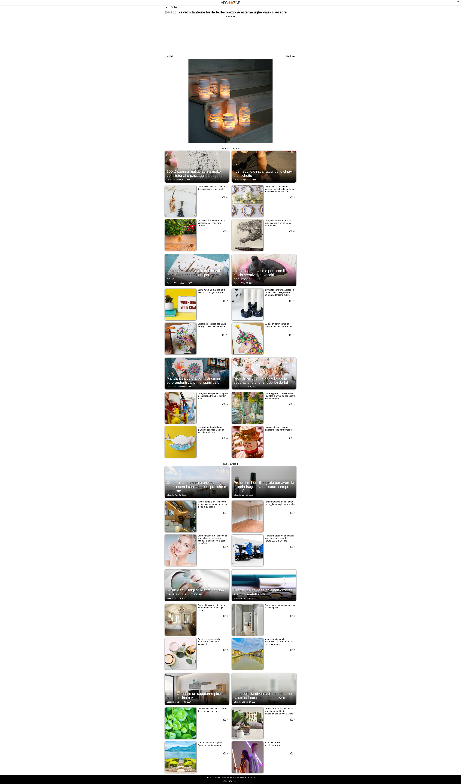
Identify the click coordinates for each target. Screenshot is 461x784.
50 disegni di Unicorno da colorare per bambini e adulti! (278, 325)
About (217, 777)
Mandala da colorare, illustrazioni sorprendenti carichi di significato (193, 380)
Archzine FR (240, 777)
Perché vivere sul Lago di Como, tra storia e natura (210, 743)
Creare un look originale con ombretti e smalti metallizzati (263, 592)
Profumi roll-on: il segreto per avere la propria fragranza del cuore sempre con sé (264, 487)
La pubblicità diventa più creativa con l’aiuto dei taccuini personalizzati (263, 696)
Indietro (170, 56)
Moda (236, 598)
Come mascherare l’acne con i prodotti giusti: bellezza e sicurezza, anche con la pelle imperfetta (212, 540)
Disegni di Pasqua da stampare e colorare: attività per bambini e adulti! (213, 396)
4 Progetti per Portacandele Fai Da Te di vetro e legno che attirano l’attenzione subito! (279, 292)
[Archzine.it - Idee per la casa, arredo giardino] (230, 3)
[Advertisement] (230, 35)
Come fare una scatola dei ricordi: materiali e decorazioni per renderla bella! (195, 275)
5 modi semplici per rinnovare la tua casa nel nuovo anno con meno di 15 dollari (212, 504)
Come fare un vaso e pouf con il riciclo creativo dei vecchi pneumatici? (259, 275)
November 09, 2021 (183, 387)
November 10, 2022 (183, 283)
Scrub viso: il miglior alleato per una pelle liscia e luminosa (195, 592)
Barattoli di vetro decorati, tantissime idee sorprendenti (278, 428)
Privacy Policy (227, 777)
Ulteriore (290, 56)
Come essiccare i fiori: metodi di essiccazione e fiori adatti (212, 187)
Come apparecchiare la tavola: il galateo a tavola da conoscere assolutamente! (280, 396)
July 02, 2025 (180, 598)
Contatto (209, 777)
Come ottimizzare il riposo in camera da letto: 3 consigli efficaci (211, 607)
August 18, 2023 (249, 180)
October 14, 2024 (249, 702)
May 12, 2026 (247, 495)
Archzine (251, 777)
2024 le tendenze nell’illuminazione (273, 743)
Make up (170, 598)
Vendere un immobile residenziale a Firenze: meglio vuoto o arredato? (279, 641)
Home (167, 7)
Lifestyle (170, 495)
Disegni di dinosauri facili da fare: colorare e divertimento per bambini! (278, 223)
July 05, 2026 (180, 495)
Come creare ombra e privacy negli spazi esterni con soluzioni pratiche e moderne (196, 487)
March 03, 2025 (246, 598)
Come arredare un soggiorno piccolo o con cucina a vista (196, 696)
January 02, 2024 (182, 180)
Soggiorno (171, 702)
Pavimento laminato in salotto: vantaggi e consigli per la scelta (280, 503)
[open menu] (3, 3)
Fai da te (174, 7)
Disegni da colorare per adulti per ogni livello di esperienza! (212, 325)
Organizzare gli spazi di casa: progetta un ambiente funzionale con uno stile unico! (279, 711)
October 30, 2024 (183, 702)
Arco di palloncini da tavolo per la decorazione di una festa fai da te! (261, 380)
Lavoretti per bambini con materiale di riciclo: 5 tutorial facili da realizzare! (211, 430)
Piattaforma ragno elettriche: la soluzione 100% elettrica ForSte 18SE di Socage (279, 538)
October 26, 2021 (249, 387)
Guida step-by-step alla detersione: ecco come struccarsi (209, 641)
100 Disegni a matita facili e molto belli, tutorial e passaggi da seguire (195, 173)
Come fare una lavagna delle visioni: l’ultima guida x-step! (211, 291)
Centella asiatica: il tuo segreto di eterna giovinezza (212, 709)
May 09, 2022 (248, 283)
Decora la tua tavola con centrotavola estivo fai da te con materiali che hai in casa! (280, 189)
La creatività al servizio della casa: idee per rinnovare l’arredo (211, 223)
